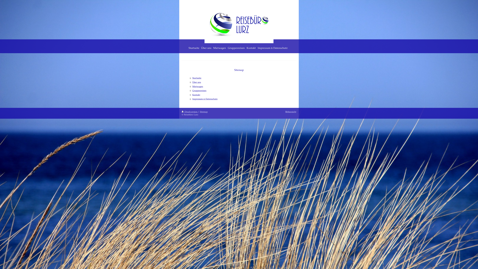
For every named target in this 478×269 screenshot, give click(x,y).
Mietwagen (197, 86)
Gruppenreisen (199, 90)
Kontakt (196, 94)
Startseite (196, 78)
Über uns (196, 82)
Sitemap (204, 111)
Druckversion (191, 111)
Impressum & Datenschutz (204, 99)
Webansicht (290, 111)
